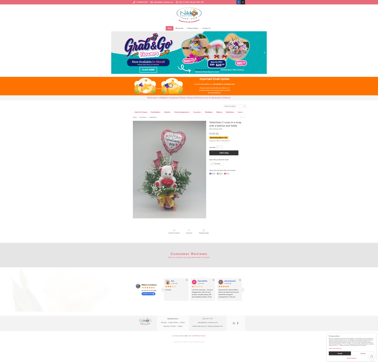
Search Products (174, 233)
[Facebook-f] (238, 2)
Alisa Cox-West (204, 281)
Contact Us (206, 28)
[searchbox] (235, 106)
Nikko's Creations (149, 285)
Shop (169, 28)
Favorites (189, 233)
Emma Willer (229, 281)
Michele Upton (176, 281)
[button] (113, 52)
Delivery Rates (192, 28)
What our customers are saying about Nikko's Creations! (189, 257)
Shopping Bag (204, 233)
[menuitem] (240, 117)
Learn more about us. (335, 348)
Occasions (143, 117)
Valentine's (153, 117)
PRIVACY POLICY (200, 336)
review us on (147, 294)
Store (135, 117)
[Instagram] (243, 2)
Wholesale (179, 28)
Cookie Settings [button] (351, 358)
